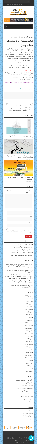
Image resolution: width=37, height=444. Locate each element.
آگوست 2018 (28, 333)
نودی (30, 285)
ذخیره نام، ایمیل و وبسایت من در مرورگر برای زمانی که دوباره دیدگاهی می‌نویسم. (18, 231)
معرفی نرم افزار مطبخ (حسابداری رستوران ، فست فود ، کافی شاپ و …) (17, 109)
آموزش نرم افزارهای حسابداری (23, 380)
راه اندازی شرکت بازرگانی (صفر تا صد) (21, 255)
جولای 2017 (29, 360)
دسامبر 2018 (28, 328)
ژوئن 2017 (29, 363)
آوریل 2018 (29, 341)
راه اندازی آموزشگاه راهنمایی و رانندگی (21, 252)
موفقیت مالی (28, 401)
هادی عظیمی (28, 264)
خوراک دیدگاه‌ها (27, 416)
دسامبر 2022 (28, 309)
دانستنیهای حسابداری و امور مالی (23, 388)
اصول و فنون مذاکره (26, 385)
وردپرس (29, 418)
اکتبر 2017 (29, 352)
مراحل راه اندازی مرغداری (25, 244)
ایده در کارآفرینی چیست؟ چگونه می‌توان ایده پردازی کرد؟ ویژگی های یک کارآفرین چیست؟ (19, 265)
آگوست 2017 (28, 357)
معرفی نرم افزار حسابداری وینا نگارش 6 (21, 136)
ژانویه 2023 (29, 306)
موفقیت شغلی (28, 399)
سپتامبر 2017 (28, 355)
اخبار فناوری (28, 383)
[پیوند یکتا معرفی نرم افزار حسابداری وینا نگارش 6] (18, 133)
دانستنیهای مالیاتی (27, 391)
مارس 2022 (28, 317)
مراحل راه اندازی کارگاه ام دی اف (23, 247)
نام (31, 210)
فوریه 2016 (29, 371)
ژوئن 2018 (29, 336)
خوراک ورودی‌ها (27, 413)
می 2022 (29, 312)
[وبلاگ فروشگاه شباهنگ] (18, 14)
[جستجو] (5, 1)
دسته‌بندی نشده (27, 393)
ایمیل (31, 216)
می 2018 (29, 339)
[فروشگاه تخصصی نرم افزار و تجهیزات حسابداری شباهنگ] (18, 21)
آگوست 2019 (28, 325)
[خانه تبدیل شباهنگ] (18, 429)
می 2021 (29, 320)
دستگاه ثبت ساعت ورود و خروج (24, 104)
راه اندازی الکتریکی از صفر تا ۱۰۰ (23, 249)
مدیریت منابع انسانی (26, 396)
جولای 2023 (29, 298)
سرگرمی (29, 281)
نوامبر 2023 (28, 296)
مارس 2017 (28, 368)
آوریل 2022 (29, 314)
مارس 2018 (28, 344)
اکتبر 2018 (29, 331)
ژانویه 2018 (29, 349)
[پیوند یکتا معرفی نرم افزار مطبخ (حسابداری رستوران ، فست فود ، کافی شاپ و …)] (18, 153)
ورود (30, 410)
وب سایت (30, 223)
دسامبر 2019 (28, 323)
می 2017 (29, 366)
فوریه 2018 (29, 347)
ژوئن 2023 (29, 301)
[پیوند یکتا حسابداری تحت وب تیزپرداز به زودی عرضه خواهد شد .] (18, 175)
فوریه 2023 (29, 304)
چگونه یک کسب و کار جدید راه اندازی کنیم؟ (20, 278)
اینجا (12, 83)
